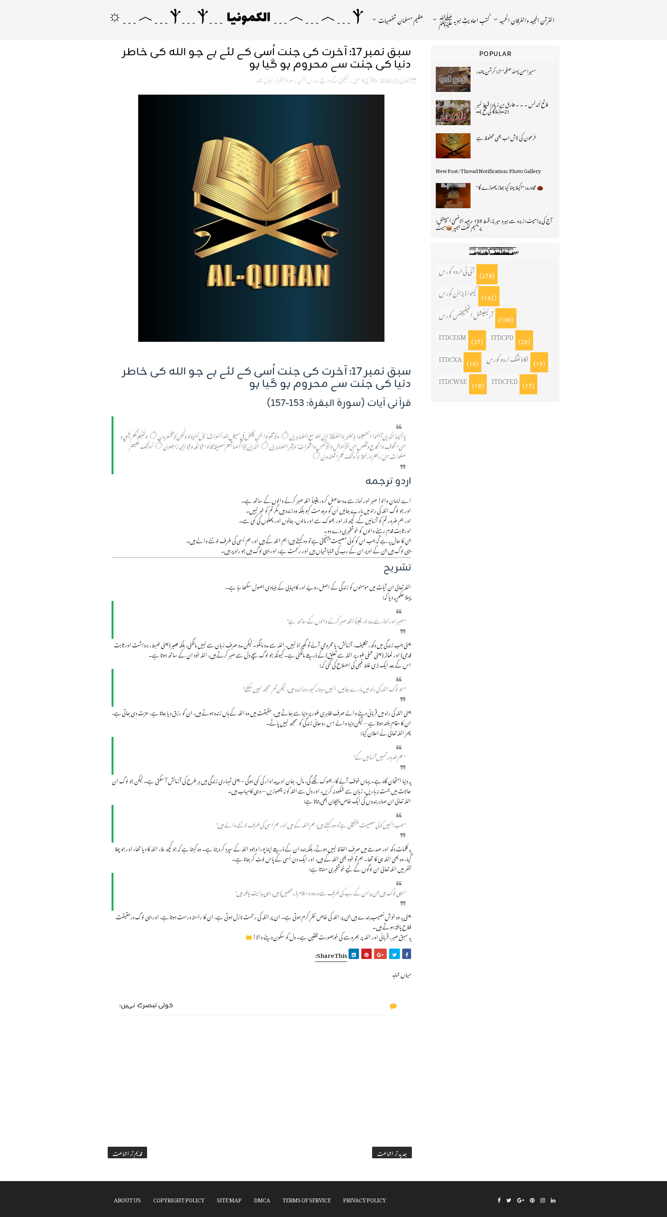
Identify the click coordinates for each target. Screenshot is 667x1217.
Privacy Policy (364, 1198)
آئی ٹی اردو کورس (456, 270)
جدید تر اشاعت (392, 1152)
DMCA (262, 1198)
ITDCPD (502, 336)
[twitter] (508, 1199)
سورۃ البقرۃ (285, 79)
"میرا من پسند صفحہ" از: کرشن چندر (505, 70)
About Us (127, 1198)
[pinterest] (532, 1199)
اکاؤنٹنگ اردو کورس (507, 358)
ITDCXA (450, 358)
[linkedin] (553, 1199)
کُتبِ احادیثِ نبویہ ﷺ (463, 19)
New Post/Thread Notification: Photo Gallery (488, 169)
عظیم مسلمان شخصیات (400, 19)
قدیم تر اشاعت (127, 1152)
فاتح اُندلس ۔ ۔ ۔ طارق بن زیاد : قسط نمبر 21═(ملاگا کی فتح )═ (512, 107)
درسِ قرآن (307, 79)
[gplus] (520, 1199)
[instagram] (542, 1199)
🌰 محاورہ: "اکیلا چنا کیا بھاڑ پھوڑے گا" (509, 186)
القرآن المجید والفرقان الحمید (527, 19)
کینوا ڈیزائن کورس (457, 292)
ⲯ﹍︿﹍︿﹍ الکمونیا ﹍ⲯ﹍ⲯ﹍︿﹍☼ (236, 18)
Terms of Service (307, 1198)
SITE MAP (229, 1198)
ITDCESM (452, 336)
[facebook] (499, 1199)
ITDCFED (505, 380)
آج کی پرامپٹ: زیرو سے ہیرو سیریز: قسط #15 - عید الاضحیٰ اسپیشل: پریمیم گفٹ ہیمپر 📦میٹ (494, 223)
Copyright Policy (179, 1198)
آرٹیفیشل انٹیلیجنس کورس (466, 314)
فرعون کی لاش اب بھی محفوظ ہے (506, 136)
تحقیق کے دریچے (334, 79)
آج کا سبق (362, 79)
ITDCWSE (453, 380)
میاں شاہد (264, 79)
